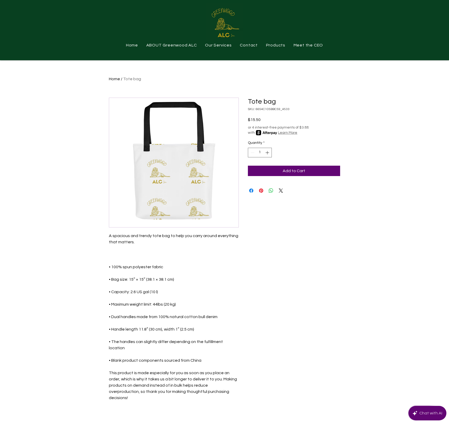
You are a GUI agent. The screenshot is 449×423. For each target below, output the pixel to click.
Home (114, 79)
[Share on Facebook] (251, 190)
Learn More (287, 133)
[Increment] (268, 152)
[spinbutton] (260, 152)
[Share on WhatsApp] (271, 190)
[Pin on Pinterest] (261, 190)
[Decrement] (252, 152)
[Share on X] (281, 190)
